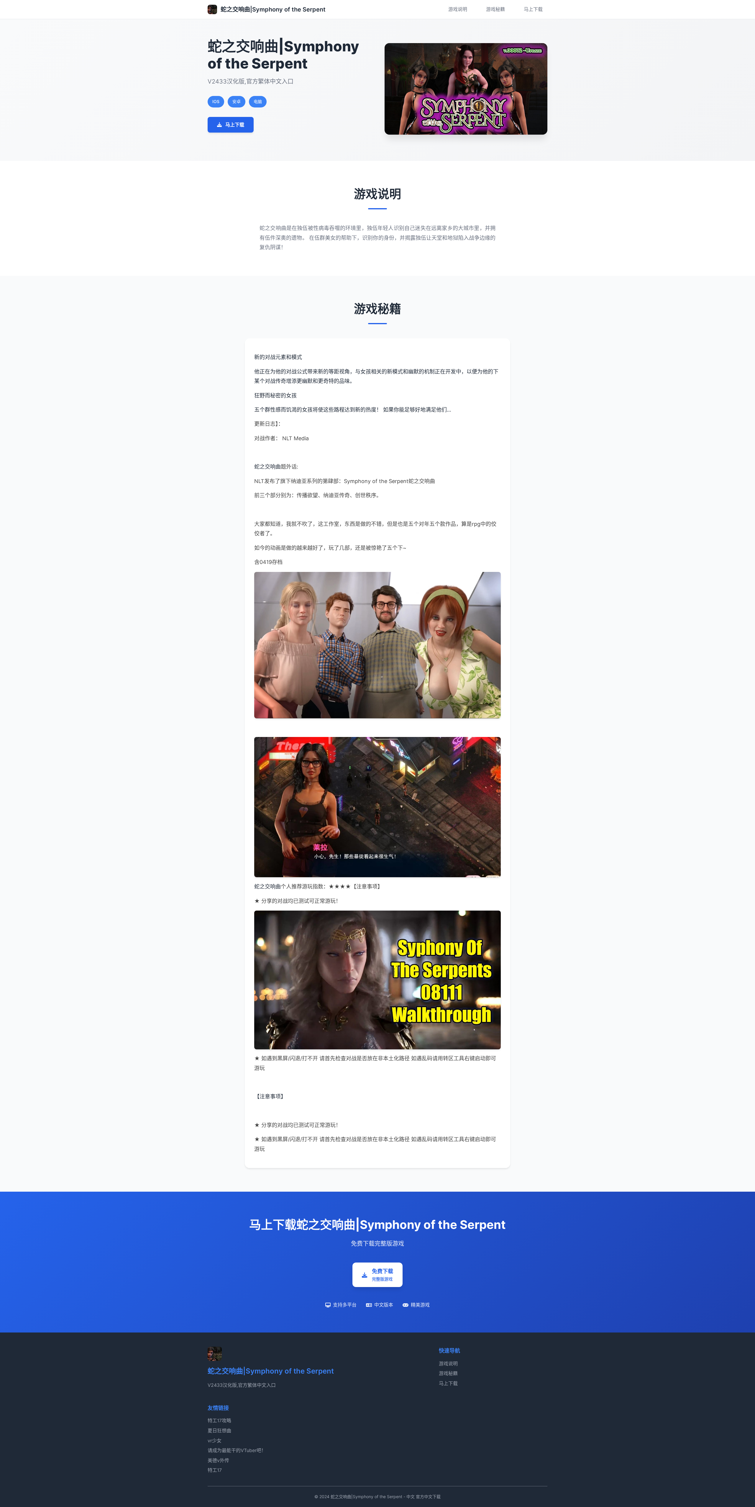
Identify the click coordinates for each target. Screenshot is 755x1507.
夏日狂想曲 (219, 1430)
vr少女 (214, 1441)
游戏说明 (457, 9)
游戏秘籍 (495, 9)
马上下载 (533, 9)
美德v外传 (218, 1460)
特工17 (215, 1470)
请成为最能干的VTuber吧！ (237, 1450)
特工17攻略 (219, 1420)
